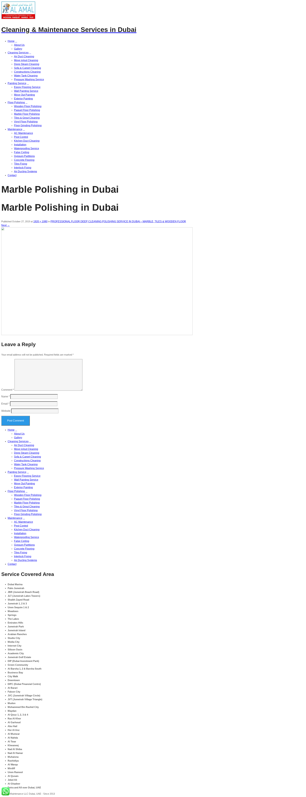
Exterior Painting (23, 98)
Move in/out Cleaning (26, 60)
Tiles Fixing (20, 163)
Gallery (18, 48)
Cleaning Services (18, 52)
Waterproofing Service (26, 148)
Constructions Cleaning (27, 71)
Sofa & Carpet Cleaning (27, 68)
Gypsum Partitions (24, 156)
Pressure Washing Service (29, 79)
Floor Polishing (16, 102)
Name (5, 396)
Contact (12, 175)
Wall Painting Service (26, 91)
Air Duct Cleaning (24, 56)
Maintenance (15, 129)
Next (5, 225)
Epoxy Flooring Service (27, 87)
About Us (19, 45)
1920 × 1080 (40, 221)
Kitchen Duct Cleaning (27, 140)
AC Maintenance (23, 133)
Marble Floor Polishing (27, 114)
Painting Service (17, 83)
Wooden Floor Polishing (27, 106)
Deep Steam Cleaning (26, 64)
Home (11, 41)
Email (5, 403)
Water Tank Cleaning (26, 75)
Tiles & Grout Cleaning (27, 117)
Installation (20, 144)
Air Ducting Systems (25, 171)
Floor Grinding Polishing (28, 125)
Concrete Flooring (24, 160)
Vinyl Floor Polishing (26, 121)
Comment (7, 389)
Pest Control (21, 137)
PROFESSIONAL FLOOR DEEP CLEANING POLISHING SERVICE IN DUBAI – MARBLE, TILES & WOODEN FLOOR (118, 221)
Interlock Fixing (22, 167)
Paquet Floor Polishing (27, 110)
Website (6, 411)
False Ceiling (21, 152)
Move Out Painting (24, 94)
